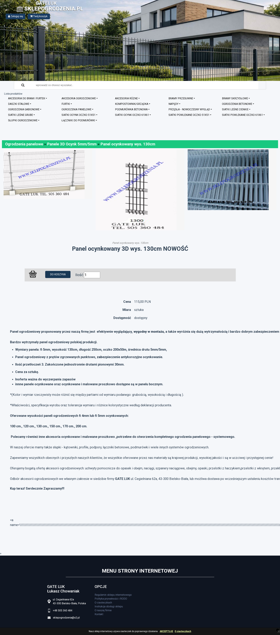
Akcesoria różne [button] (126, 98)
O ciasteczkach (183, 631)
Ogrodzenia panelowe (24, 144)
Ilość (79, 275)
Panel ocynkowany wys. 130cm (127, 144)
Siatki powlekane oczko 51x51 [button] (189, 114)
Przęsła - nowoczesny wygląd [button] (189, 109)
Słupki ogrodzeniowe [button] (22, 120)
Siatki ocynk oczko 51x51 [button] (78, 114)
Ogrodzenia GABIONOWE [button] (23, 109)
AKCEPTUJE (166, 631)
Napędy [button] (173, 103)
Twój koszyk (40, 16)
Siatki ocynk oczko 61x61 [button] (132, 114)
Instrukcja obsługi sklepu (109, 606)
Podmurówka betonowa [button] (131, 109)
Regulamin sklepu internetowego (113, 594)
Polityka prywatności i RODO (111, 598)
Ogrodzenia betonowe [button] (237, 103)
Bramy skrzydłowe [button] (235, 98)
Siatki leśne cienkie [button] (235, 109)
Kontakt (99, 614)
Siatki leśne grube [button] (20, 114)
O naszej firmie (103, 610)
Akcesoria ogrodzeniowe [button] (79, 98)
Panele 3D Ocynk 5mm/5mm (72, 144)
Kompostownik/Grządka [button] (131, 103)
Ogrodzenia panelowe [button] (76, 109)
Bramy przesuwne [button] (181, 98)
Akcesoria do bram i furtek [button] (26, 98)
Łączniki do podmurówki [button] (78, 120)
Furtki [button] (66, 103)
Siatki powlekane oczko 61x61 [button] (242, 114)
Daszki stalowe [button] (18, 103)
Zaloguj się (16, 16)
